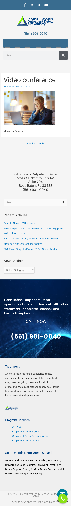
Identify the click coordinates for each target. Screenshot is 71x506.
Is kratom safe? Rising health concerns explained (31, 238)
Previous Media (35, 143)
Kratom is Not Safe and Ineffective (23, 243)
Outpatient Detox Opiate (25, 440)
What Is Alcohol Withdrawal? (19, 223)
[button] (35, 42)
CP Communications (47, 502)
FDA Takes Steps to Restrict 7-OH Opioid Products (32, 249)
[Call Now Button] (63, 498)
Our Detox (17, 427)
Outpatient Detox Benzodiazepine (30, 436)
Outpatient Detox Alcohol (26, 431)
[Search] (63, 55)
